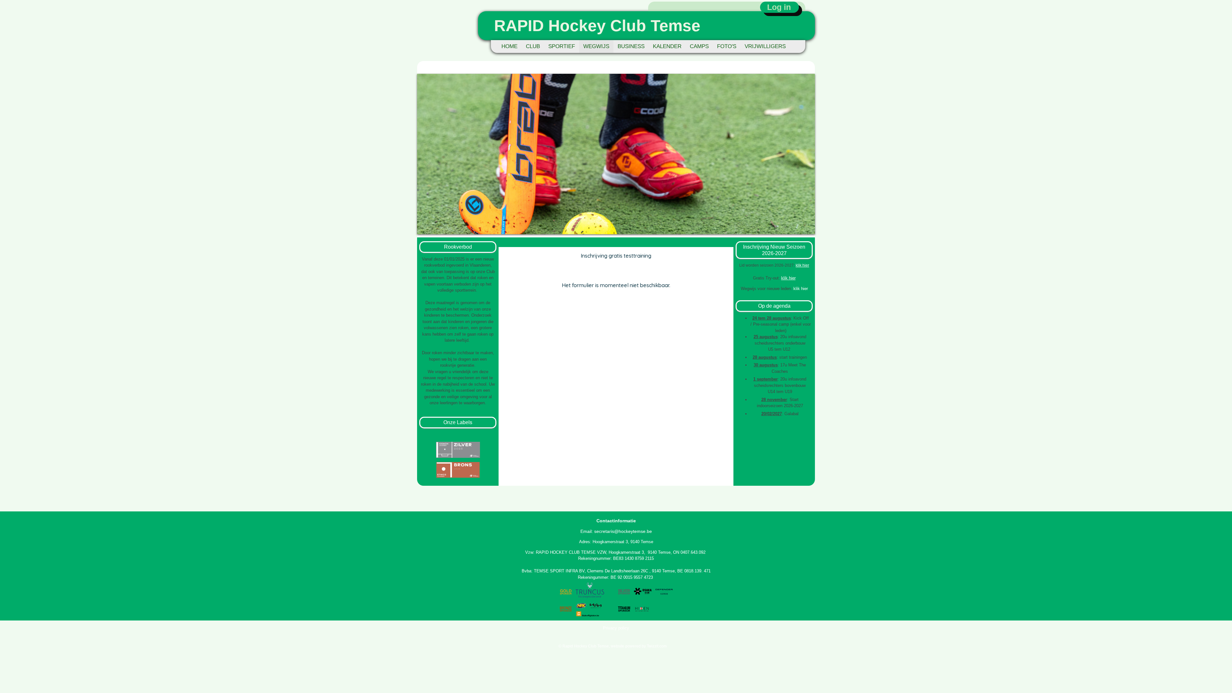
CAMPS (699, 46)
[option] (616, 154)
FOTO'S (726, 46)
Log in (779, 7)
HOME (509, 46)
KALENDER (667, 46)
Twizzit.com (657, 646)
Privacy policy (616, 628)
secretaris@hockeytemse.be (623, 531)
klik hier (802, 265)
